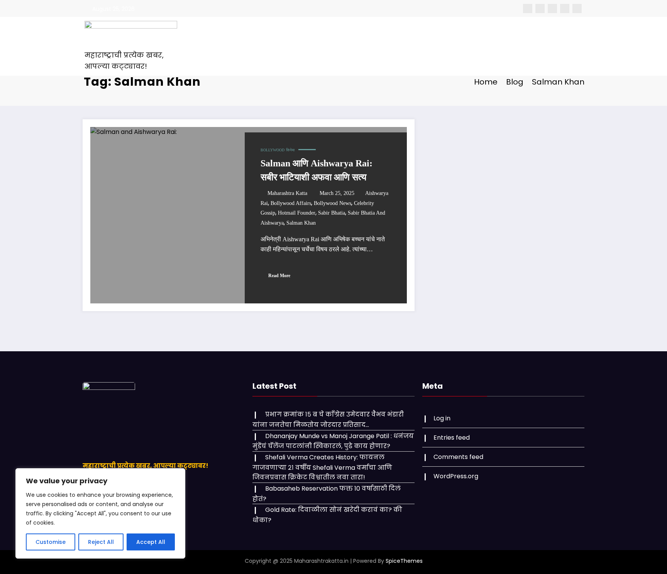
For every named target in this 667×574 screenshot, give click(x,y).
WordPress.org (455, 476)
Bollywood (272, 150)
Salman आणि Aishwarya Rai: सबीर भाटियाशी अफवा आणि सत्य (316, 170)
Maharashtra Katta (287, 193)
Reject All (101, 542)
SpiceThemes (404, 561)
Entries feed (451, 437)
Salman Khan (301, 223)
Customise (51, 542)
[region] (100, 513)
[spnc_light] (540, 46)
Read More (279, 275)
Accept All (150, 542)
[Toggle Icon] (560, 46)
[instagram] (564, 8)
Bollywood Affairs (291, 203)
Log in (441, 418)
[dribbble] (552, 8)
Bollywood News (332, 203)
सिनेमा (290, 150)
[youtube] (577, 8)
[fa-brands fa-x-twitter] (540, 8)
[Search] (526, 46)
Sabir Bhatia (331, 213)
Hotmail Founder (296, 213)
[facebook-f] (527, 8)
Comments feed (458, 456)
